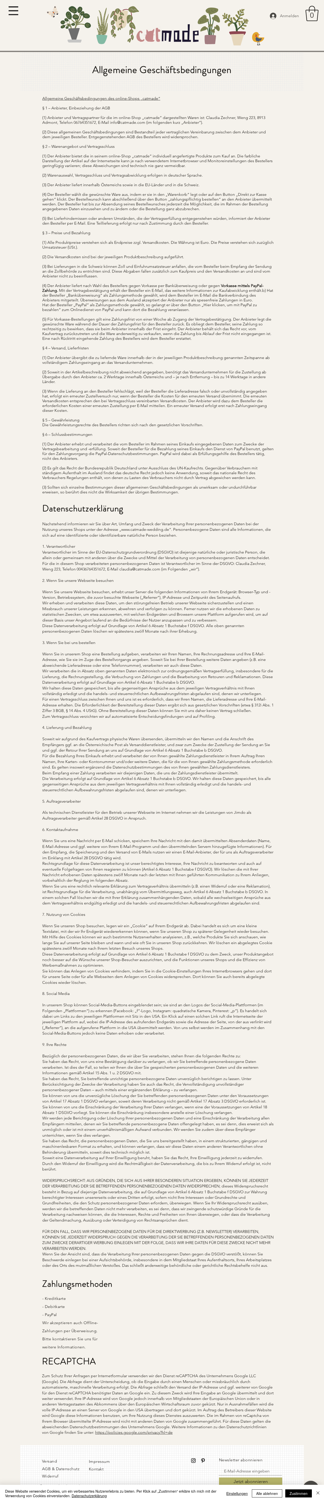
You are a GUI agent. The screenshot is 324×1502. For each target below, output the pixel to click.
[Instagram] (193, 1461)
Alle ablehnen (267, 1493)
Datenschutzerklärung (89, 1495)
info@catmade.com (127, 122)
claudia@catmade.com (139, 569)
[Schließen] (318, 1493)
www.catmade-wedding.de (145, 529)
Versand (49, 1461)
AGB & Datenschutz (60, 1468)
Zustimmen (299, 1493)
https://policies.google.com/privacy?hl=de (134, 1432)
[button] (13, 10)
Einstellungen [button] (237, 1493)
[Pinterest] (203, 1461)
